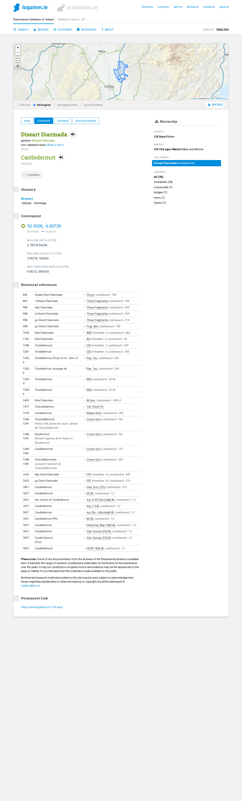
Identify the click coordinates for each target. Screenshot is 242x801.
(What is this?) (55, 144)
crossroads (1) (163, 187)
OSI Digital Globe (67, 104)
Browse (43, 29)
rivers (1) (159, 197)
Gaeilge (208, 29)
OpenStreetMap (93, 104)
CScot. (91, 294)
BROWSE (217, 104)
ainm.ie (178, 7)
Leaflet (194, 98)
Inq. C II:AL (93, 506)
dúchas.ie (193, 7)
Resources (88, 29)
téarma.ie (147, 7)
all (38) (158, 177)
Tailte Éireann (221, 98)
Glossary (64, 29)
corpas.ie (163, 7)
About (109, 29)
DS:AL (90, 493)
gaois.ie (224, 7)
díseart (27, 198)
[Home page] (30, 8)
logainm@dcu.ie (30, 585)
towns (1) (160, 202)
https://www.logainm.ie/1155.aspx (42, 607)
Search (23, 29)
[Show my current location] (17, 66)
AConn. (91, 400)
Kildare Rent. (94, 413)
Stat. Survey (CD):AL (99, 531)
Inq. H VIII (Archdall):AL (101, 499)
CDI (89, 345)
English (222, 29)
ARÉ (89, 332)
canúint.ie (209, 7)
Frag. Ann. (93, 326)
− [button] (18, 53)
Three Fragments (97, 301)
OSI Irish (25, 104)
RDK (89, 379)
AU (88, 339)
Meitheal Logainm (69, 19)
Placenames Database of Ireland (33, 19)
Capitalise (34, 174)
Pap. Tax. (92, 358)
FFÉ (89, 474)
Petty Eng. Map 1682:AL (101, 525)
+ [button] (18, 48)
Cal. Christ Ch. (95, 406)
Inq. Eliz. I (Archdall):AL (101, 512)
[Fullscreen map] (17, 59)
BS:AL (90, 518)
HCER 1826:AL (95, 548)
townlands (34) (163, 182)
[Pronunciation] (73, 134)
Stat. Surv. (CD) (96, 487)
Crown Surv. (94, 419)
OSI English (44, 104)
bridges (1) (160, 192)
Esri (212, 98)
